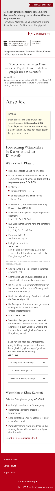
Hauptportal (40, 25)
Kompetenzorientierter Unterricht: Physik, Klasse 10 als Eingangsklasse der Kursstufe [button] (28, 68)
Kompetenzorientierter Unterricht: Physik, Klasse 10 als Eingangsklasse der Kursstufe (27, 52)
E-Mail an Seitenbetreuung (40, 487)
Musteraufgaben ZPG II (26, 437)
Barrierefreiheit (11, 459)
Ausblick (17, 85)
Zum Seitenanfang (25, 481)
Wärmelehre (42, 82)
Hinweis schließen (42, 4)
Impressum (9, 472)
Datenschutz (10, 465)
